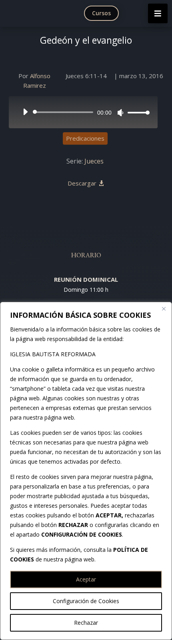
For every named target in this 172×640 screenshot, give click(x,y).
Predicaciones (85, 138)
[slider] (136, 112)
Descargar (82, 183)
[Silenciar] (120, 112)
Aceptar (86, 579)
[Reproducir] (25, 111)
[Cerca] (163, 308)
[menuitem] (103, 13)
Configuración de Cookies (86, 601)
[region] (86, 471)
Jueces (94, 161)
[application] (83, 112)
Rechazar (86, 622)
